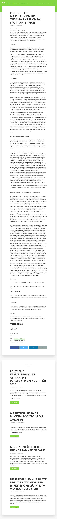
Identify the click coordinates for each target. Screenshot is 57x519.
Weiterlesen (14, 402)
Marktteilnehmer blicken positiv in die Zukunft (27, 416)
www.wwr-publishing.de (19, 338)
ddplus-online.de (7, 3)
